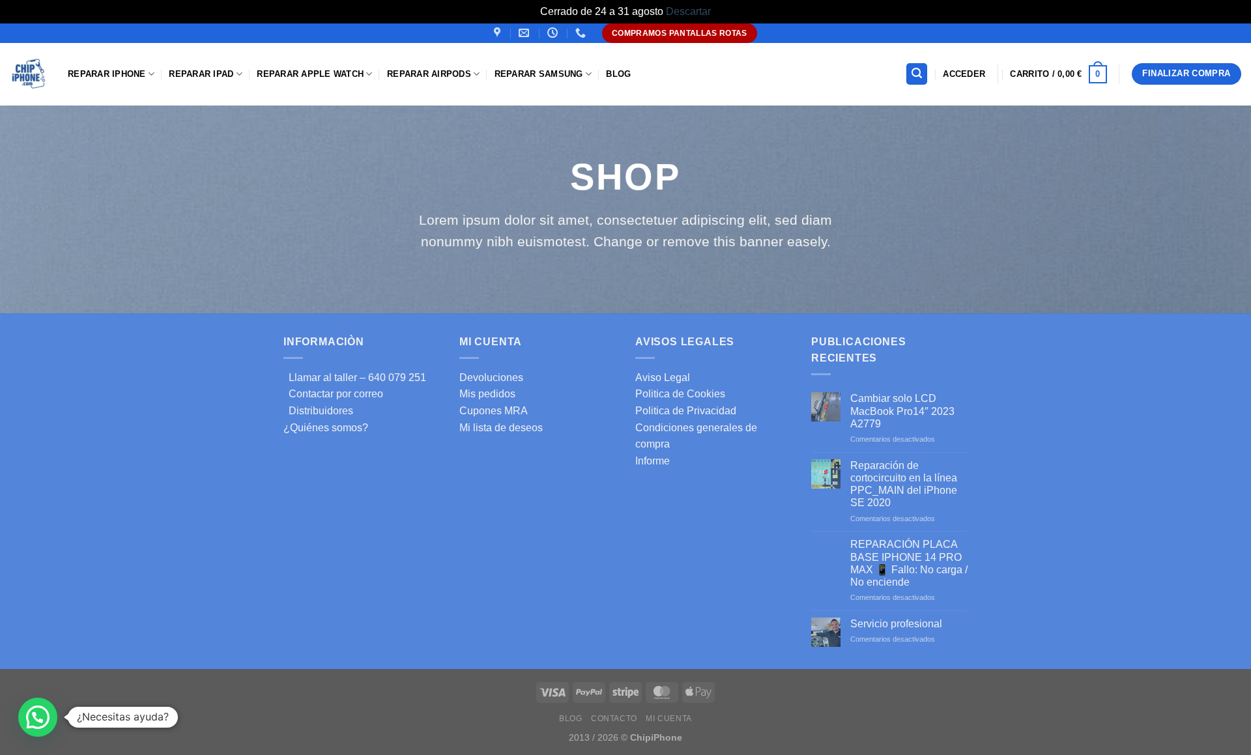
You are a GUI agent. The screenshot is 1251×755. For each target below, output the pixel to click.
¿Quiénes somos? (325, 427)
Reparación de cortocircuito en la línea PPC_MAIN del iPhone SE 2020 (903, 484)
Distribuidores (318, 410)
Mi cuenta (669, 718)
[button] (37, 717)
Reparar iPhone (107, 74)
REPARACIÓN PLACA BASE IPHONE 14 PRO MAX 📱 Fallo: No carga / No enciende (909, 563)
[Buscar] (916, 74)
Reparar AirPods (429, 74)
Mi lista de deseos (501, 427)
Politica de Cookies (680, 393)
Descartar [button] (688, 11)
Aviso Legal (662, 377)
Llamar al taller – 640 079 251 (354, 377)
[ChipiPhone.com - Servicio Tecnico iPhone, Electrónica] (29, 74)
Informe (652, 460)
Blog (618, 74)
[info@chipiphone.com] (525, 32)
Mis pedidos (487, 393)
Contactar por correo (333, 393)
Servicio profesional (896, 623)
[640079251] (582, 32)
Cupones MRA (493, 410)
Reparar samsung (539, 74)
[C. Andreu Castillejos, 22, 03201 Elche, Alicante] (499, 32)
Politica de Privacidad (685, 410)
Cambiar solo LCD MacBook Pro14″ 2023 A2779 (902, 411)
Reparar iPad (201, 74)
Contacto (614, 718)
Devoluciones (491, 377)
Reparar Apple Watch (310, 74)
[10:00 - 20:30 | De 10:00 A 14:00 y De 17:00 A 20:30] (554, 32)
